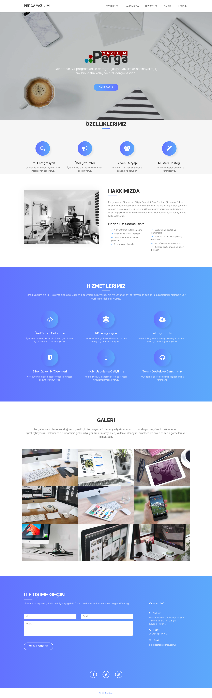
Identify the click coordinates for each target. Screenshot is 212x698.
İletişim (182, 6)
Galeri (167, 6)
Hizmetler (151, 6)
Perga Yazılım (37, 6)
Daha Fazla (106, 87)
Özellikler (112, 6)
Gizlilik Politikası (106, 693)
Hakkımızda (132, 6)
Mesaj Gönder (38, 646)
